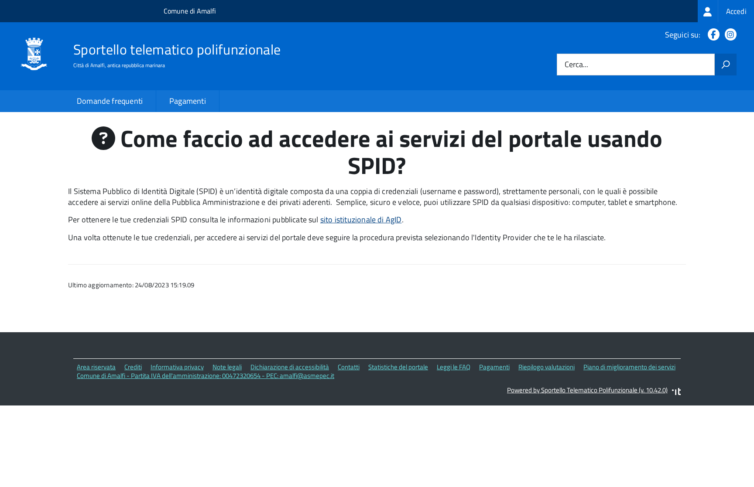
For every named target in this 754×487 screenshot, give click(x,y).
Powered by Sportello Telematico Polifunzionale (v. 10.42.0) (587, 390)
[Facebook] (712, 35)
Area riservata (96, 367)
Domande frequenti (110, 101)
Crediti (133, 367)
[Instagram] (729, 35)
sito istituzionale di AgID (361, 219)
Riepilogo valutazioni (546, 367)
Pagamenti (187, 101)
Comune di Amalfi (190, 11)
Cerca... (576, 64)
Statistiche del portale (398, 367)
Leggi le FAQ (453, 367)
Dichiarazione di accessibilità (289, 367)
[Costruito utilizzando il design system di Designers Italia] (676, 392)
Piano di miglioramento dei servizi (629, 367)
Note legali (227, 367)
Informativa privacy (177, 367)
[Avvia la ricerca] (726, 64)
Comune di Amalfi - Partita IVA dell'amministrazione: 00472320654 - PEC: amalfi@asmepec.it (205, 376)
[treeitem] (726, 11)
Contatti (349, 367)
